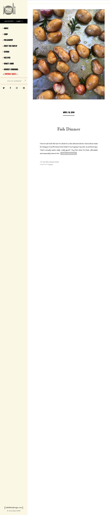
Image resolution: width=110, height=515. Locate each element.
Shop (6, 34)
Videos (6, 51)
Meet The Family (10, 46)
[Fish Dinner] (69, 54)
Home (6, 28)
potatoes (51, 162)
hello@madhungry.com (14, 507)
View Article (69, 153)
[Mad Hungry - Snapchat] (24, 88)
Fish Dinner (68, 128)
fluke (47, 162)
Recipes (50, 164)
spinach (57, 162)
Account (9, 21)
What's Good (9, 63)
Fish (44, 162)
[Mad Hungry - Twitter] (3, 88)
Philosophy (8, 40)
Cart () (19, 21)
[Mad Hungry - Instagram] (16, 88)
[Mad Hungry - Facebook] (10, 88)
